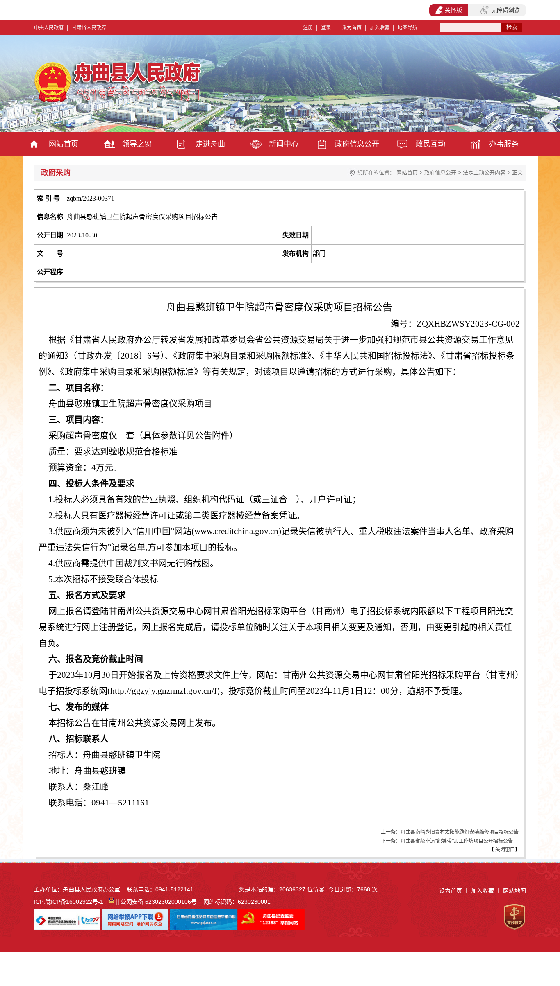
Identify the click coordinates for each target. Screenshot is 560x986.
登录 (326, 28)
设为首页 (352, 28)
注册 (308, 28)
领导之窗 (137, 144)
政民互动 (430, 144)
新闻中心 (283, 144)
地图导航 (407, 28)
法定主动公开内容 (484, 172)
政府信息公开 (357, 144)
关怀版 (453, 10)
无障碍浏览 (505, 10)
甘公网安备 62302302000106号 (156, 901)
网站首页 (63, 144)
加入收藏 (379, 28)
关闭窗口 (504, 850)
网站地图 (514, 890)
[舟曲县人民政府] (119, 100)
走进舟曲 (210, 144)
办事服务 (504, 144)
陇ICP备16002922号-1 (74, 901)
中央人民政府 (49, 28)
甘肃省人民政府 (89, 28)
